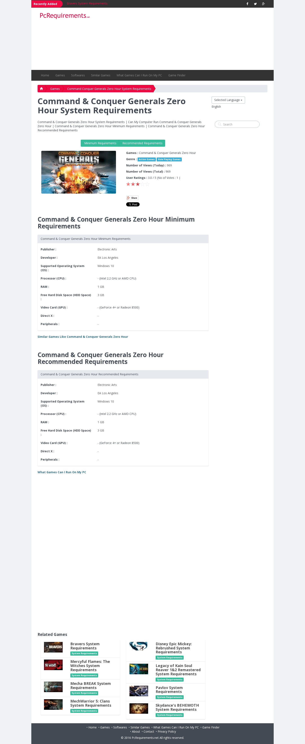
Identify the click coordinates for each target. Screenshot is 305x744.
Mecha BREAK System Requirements (90, 685)
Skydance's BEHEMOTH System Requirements (177, 707)
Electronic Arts (107, 249)
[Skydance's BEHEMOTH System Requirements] (138, 708)
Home (45, 75)
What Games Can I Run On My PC (139, 75)
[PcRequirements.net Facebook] (247, 3)
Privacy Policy (167, 731)
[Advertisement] (181, 39)
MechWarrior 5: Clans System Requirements (90, 703)
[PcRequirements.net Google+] (263, 3)
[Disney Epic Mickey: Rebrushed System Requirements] (138, 646)
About (136, 731)
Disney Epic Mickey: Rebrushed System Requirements (174, 648)
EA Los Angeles (108, 258)
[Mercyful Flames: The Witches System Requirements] (53, 665)
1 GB (101, 287)
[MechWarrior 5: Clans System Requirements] (53, 704)
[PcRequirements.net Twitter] (255, 3)
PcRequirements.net (145, 738)
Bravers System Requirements (87, 3)
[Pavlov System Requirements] (138, 691)
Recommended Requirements (142, 143)
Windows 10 (106, 266)
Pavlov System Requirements (169, 689)
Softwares (78, 75)
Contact (149, 731)
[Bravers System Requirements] (53, 647)
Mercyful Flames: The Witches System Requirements (90, 665)
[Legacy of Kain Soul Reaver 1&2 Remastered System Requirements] (138, 669)
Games (60, 75)
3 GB (101, 295)
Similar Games (100, 75)
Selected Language (227, 100)
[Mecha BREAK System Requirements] (53, 686)
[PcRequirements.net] (65, 16)
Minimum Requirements (99, 143)
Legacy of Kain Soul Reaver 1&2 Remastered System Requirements (178, 669)
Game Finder (176, 75)
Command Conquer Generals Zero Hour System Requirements (109, 89)
